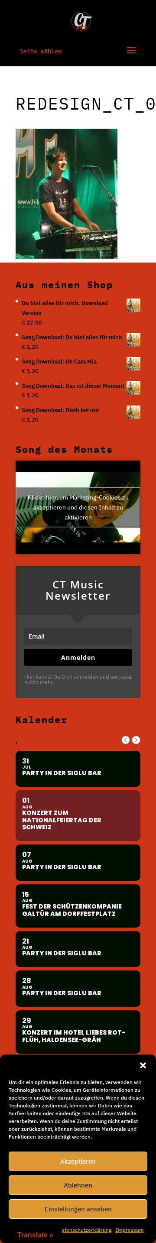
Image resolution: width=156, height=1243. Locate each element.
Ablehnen (78, 1185)
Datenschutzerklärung (84, 1230)
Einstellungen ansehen (78, 1209)
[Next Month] (136, 740)
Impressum (130, 1230)
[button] (143, 1065)
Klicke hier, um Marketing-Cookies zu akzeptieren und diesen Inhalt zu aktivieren (78, 507)
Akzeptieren (78, 1161)
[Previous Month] (125, 740)
